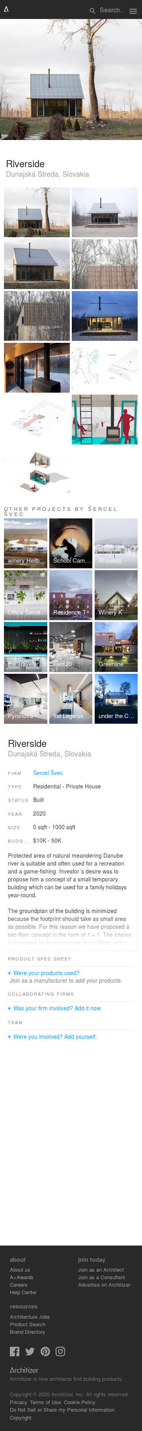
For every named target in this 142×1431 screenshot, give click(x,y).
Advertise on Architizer (104, 1284)
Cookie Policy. (80, 1402)
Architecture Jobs (30, 1316)
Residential (47, 786)
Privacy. (19, 1402)
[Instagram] (60, 1354)
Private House (83, 786)
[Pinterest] (45, 1354)
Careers (19, 1284)
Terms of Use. (46, 1402)
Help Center (23, 1292)
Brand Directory (27, 1331)
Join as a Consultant (101, 1277)
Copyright (21, 1417)
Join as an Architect (101, 1269)
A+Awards (22, 1277)
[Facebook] (14, 1354)
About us (20, 1269)
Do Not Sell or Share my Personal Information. (63, 1409)
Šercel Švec (48, 773)
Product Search (27, 1324)
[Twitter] (30, 1354)
